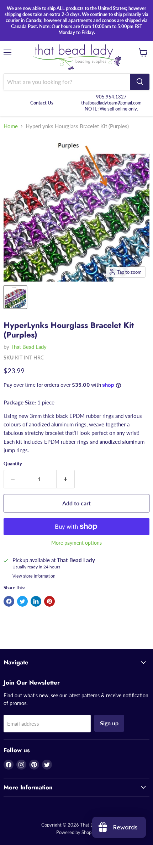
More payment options (76, 543)
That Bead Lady (29, 347)
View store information (34, 576)
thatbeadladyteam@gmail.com (111, 103)
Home (11, 126)
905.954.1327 (111, 97)
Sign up (109, 723)
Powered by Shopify (76, 832)
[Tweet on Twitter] (22, 601)
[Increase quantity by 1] (66, 479)
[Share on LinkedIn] (36, 601)
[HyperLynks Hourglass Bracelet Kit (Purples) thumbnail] (15, 297)
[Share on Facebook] (9, 601)
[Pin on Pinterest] (49, 601)
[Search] (139, 82)
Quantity (13, 463)
